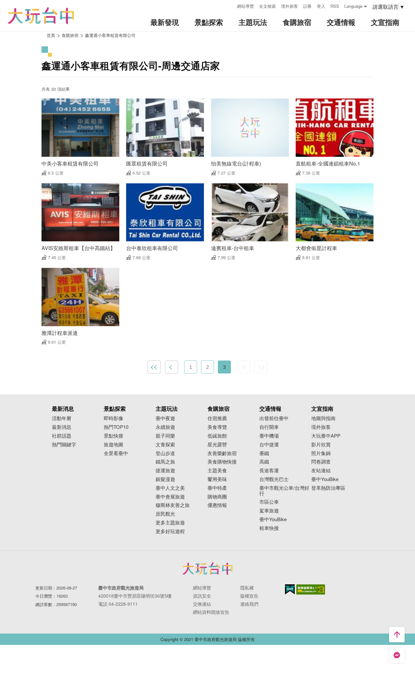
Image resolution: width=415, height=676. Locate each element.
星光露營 (217, 444)
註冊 (307, 6)
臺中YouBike (273, 519)
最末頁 (261, 367)
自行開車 (269, 427)
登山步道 (165, 453)
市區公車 (269, 502)
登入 (321, 6)
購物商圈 (217, 496)
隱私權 (247, 587)
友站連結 (321, 470)
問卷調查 (321, 461)
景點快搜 (113, 436)
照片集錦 (321, 453)
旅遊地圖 (113, 444)
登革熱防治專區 (328, 488)
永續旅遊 (165, 427)
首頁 (51, 35)
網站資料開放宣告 (211, 612)
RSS (334, 6)
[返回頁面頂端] (397, 634)
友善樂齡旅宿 (222, 453)
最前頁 (154, 367)
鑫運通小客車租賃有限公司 (110, 35)
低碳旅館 (217, 436)
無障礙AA (310, 589)
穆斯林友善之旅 (173, 505)
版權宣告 (249, 595)
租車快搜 (269, 528)
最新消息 (61, 427)
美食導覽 (217, 427)
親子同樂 (165, 436)
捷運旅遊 (165, 470)
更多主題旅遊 (170, 522)
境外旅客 (289, 6)
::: (230, 5)
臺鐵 (264, 453)
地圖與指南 (323, 418)
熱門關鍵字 (64, 444)
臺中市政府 (207, 568)
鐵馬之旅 (165, 461)
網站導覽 (245, 6)
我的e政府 (290, 589)
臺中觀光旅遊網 (41, 15)
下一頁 (243, 367)
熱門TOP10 (116, 427)
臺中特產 (217, 488)
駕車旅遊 (269, 510)
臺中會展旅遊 (170, 496)
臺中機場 (269, 436)
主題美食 (217, 470)
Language (353, 6)
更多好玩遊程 (170, 531)
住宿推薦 (217, 418)
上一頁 (171, 367)
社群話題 (61, 436)
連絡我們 (249, 604)
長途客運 (269, 470)
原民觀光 (165, 514)
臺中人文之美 (170, 488)
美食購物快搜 (222, 461)
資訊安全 (202, 595)
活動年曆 (61, 418)
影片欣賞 (321, 444)
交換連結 (202, 604)
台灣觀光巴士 (274, 479)
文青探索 (165, 444)
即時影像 (113, 418)
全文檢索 (267, 6)
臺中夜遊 (165, 418)
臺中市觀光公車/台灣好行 (284, 490)
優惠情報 (217, 505)
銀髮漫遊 (165, 479)
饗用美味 (217, 479)
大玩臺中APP (325, 436)
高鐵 (264, 461)
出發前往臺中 (274, 418)
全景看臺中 (116, 453)
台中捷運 (269, 444)
